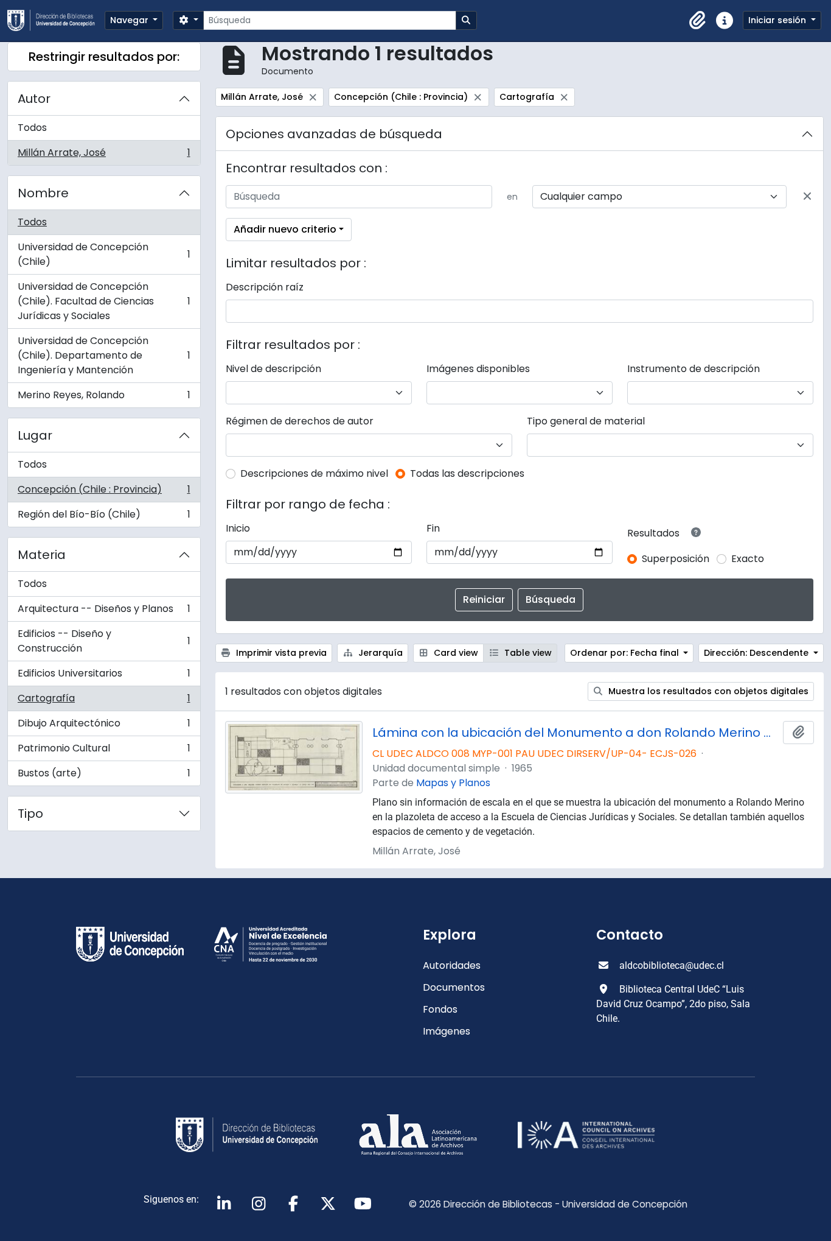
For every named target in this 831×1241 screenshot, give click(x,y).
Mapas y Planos (453, 783)
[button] (697, 20)
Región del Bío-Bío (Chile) (103, 517)
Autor (34, 98)
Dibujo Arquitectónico (103, 726)
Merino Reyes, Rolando (103, 397)
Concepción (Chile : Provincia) (103, 492)
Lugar (35, 435)
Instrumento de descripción (693, 369)
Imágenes (446, 1031)
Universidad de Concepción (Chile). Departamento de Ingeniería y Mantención (103, 355)
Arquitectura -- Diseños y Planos (103, 612)
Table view (527, 653)
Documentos (454, 987)
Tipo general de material (586, 421)
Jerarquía (379, 653)
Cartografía (103, 701)
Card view (454, 653)
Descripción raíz (265, 287)
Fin (433, 528)
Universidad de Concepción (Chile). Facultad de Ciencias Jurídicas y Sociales (103, 301)
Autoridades (452, 965)
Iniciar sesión (778, 20)
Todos (32, 128)
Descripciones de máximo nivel (314, 473)
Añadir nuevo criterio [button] (285, 229)
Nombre (43, 193)
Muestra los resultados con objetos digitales (707, 691)
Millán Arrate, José (103, 155)
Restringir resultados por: (104, 56)
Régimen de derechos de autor (300, 421)
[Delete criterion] (807, 196)
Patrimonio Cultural (103, 751)
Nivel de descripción (273, 369)
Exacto (747, 559)
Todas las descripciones (467, 473)
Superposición (675, 559)
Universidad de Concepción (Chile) (103, 254)
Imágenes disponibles (478, 369)
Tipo (30, 813)
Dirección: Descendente (757, 653)
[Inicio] (56, 20)
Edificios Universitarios (103, 676)
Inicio (238, 528)
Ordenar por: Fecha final (625, 653)
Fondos (440, 1009)
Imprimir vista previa (280, 653)
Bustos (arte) (103, 776)
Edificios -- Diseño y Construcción (103, 641)
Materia (42, 554)
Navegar (130, 20)
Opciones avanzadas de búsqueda (334, 133)
